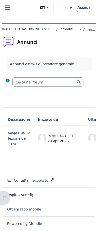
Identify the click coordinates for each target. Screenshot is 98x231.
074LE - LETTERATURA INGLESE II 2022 (28, 29)
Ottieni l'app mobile (24, 209)
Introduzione (69, 29)
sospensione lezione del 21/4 (19, 138)
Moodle (35, 223)
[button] (45, 7)
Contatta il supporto (31, 180)
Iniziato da (48, 119)
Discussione (19, 119)
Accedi (83, 7)
